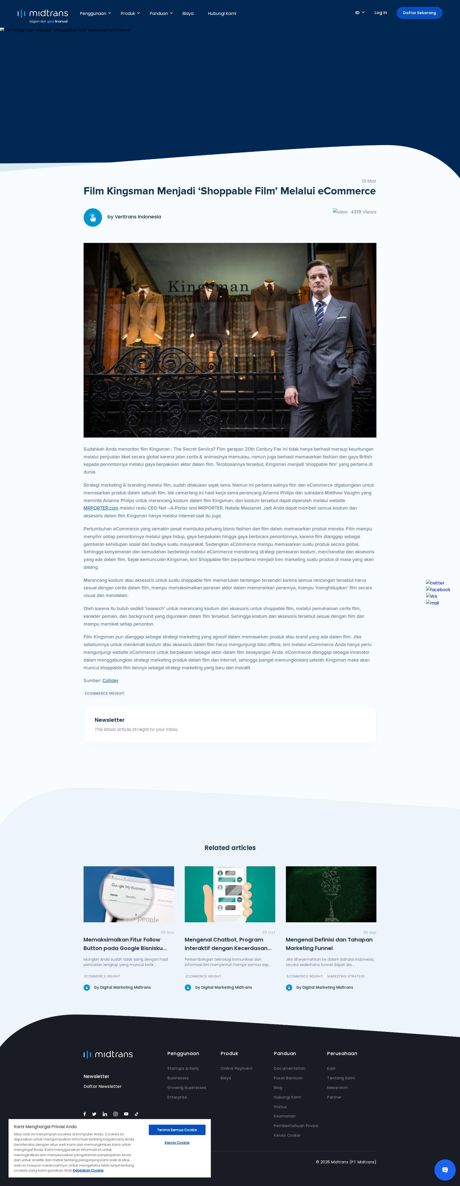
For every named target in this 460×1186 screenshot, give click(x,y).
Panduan (159, 13)
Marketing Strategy (346, 976)
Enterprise (177, 1097)
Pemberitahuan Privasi (296, 1125)
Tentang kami (341, 1078)
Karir (331, 1068)
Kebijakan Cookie (88, 1170)
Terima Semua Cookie (177, 1129)
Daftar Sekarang (419, 12)
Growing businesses (186, 1087)
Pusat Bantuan (288, 1078)
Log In (381, 13)
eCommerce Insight (104, 693)
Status (280, 1106)
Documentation (290, 1068)
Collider (110, 680)
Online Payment (237, 1068)
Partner (334, 1097)
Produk (128, 13)
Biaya (188, 13)
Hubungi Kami (222, 13)
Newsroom (337, 1087)
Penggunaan (93, 13)
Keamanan (284, 1116)
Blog (278, 1087)
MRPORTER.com (101, 508)
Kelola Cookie (287, 1135)
